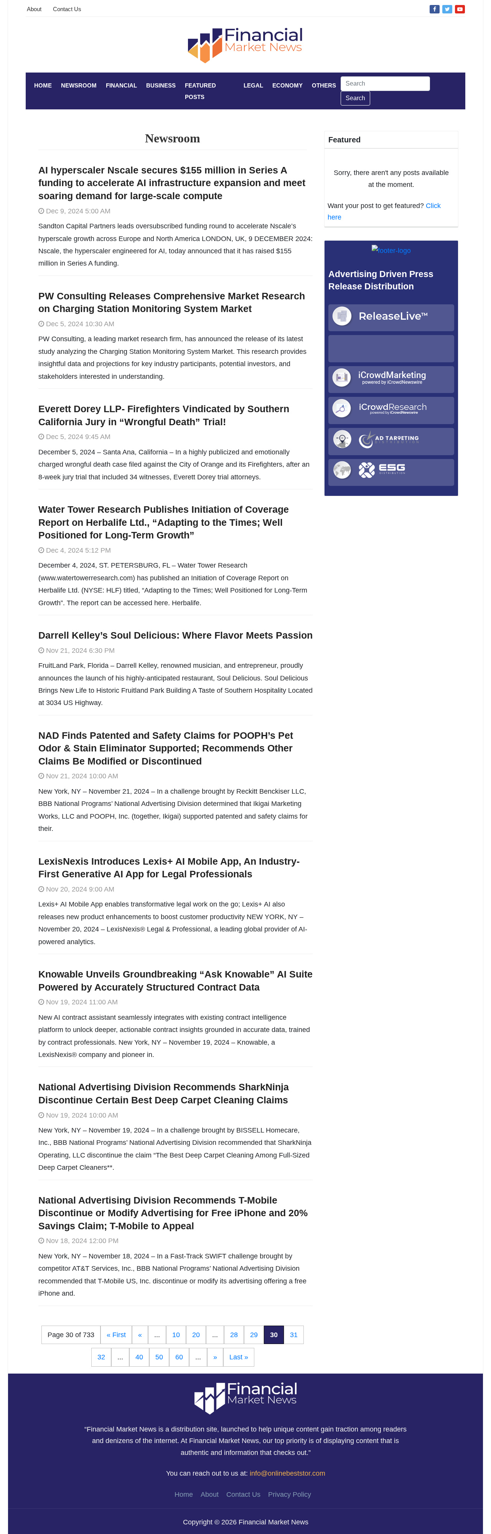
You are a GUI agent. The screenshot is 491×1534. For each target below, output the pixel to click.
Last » (238, 1357)
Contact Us (67, 9)
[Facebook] (434, 9)
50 (159, 1357)
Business (161, 85)
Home (43, 85)
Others (324, 85)
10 (176, 1335)
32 (101, 1357)
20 (196, 1335)
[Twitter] (447, 9)
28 (234, 1335)
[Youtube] (460, 9)
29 (254, 1335)
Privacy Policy (289, 1494)
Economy (287, 85)
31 (294, 1335)
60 (179, 1357)
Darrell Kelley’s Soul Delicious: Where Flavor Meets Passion (175, 635)
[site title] (245, 1398)
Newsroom (79, 85)
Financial (121, 85)
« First (116, 1335)
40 (139, 1357)
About (34, 9)
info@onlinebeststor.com (287, 1473)
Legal (253, 85)
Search (355, 98)
